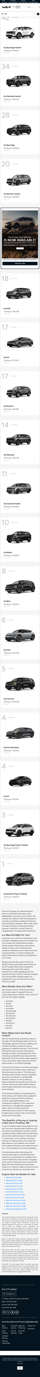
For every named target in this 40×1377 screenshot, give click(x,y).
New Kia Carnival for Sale (16, 1203)
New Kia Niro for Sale (14, 1186)
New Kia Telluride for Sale (16, 1206)
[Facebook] (4, 1312)
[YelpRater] (13, 1312)
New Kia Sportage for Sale (16, 1209)
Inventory (6, 1322)
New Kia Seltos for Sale (15, 1198)
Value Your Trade (20, 263)
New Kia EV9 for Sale (14, 1183)
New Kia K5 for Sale (13, 1178)
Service (14, 1322)
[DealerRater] (17, 1312)
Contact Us (10, 1294)
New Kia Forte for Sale (14, 1192)
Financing (23, 1322)
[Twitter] (8, 1312)
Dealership (33, 1322)
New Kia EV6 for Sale (14, 1180)
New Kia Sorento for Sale (15, 1200)
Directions (31, 1329)
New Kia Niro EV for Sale (15, 1195)
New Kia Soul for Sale (14, 1189)
